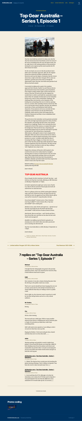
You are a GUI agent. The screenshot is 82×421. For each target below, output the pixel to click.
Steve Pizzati (44, 235)
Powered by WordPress (26, 417)
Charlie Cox (28, 235)
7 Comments (50, 26)
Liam (32, 26)
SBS (37, 235)
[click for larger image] (41, 47)
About (52, 2)
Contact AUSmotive (59, 2)
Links (66, 2)
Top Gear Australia (41, 10)
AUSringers (71, 2)
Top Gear (50, 235)
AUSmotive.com (7, 2)
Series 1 (39, 235)
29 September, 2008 (40, 26)
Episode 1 (34, 235)
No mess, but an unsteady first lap (43, 164)
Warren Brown (33, 237)
